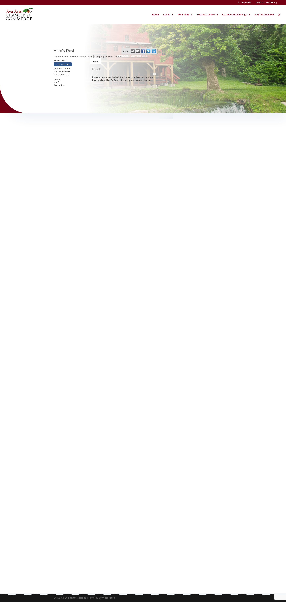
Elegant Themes (77, 597)
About (95, 61)
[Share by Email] (138, 51)
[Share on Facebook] (143, 51)
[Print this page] (133, 51)
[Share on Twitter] (148, 51)
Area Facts (183, 14)
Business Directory (207, 14)
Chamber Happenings (234, 14)
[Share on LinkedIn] (154, 51)
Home (155, 14)
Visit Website (62, 64)
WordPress (108, 597)
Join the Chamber (264, 14)
